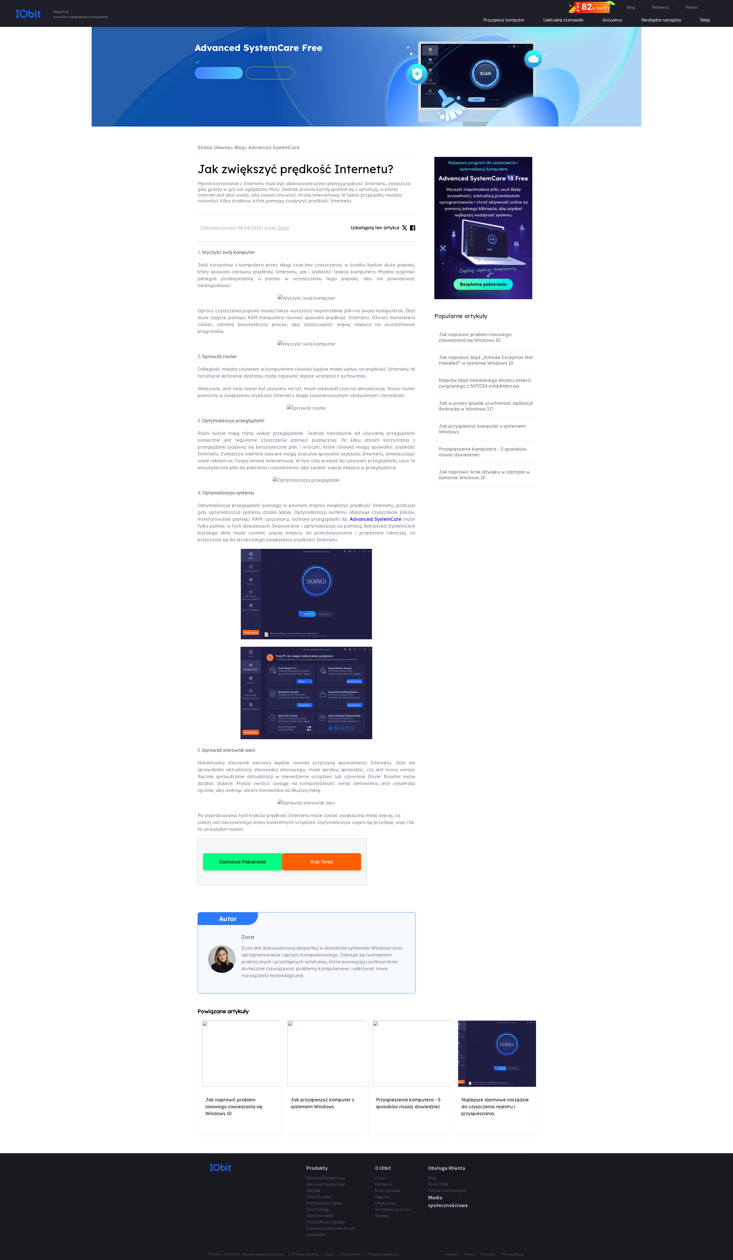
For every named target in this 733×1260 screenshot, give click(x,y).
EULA (330, 1254)
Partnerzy (660, 7)
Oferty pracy (385, 1203)
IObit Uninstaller (320, 1215)
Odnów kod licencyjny (447, 1190)
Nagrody (382, 1197)
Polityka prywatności (383, 1254)
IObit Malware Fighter (324, 1203)
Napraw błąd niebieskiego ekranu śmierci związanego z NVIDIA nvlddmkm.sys (485, 383)
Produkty (488, 1254)
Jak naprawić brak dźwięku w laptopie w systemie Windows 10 (484, 474)
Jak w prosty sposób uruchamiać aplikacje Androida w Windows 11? (486, 406)
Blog (631, 7)
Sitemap (382, 1215)
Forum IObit (438, 1184)
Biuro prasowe (388, 1190)
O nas (380, 1178)
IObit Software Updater (326, 1222)
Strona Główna (214, 147)
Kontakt (452, 1254)
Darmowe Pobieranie (242, 862)
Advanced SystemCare (273, 147)
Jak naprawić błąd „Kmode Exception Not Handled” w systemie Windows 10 (486, 360)
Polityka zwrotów (305, 1254)
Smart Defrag (317, 1209)
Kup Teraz (321, 862)
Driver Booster (319, 1197)
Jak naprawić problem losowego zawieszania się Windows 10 (475, 337)
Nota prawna (350, 1254)
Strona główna (513, 1254)
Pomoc (469, 1254)
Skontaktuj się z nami (393, 1209)
